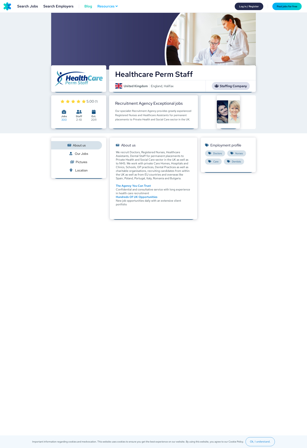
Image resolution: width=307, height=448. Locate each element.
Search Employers (58, 6)
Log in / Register (249, 6)
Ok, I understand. (260, 441)
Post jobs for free (287, 6)
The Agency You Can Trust (133, 186)
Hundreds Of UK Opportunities (136, 197)
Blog (88, 6)
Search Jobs (27, 6)
